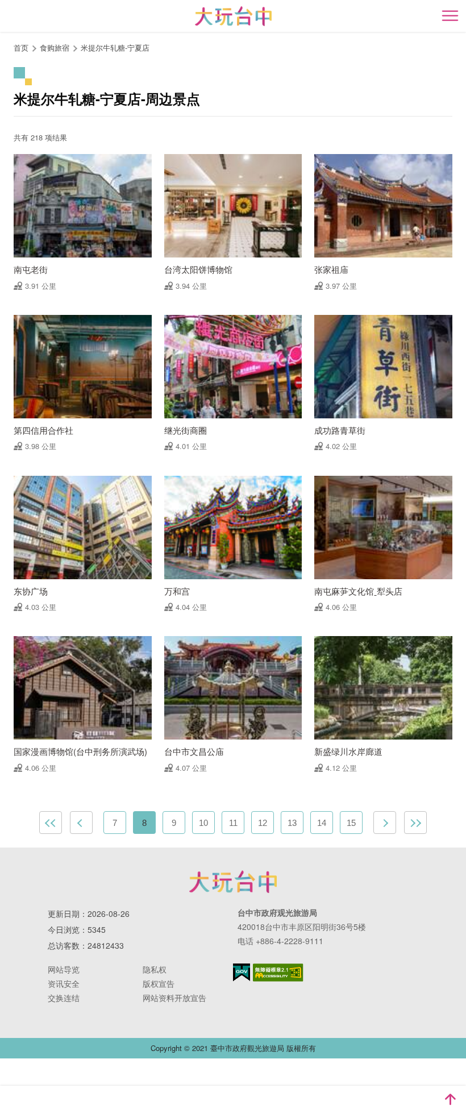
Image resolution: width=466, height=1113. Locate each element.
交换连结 (64, 997)
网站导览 (64, 969)
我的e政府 (241, 972)
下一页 (384, 822)
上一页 (81, 822)
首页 (21, 47)
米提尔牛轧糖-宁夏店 (115, 47)
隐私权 (155, 969)
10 (203, 823)
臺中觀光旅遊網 (233, 16)
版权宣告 (158, 983)
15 (351, 823)
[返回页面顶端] (450, 1099)
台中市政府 (233, 881)
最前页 (50, 822)
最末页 (415, 822)
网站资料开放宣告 (174, 997)
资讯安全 (64, 983)
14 (321, 823)
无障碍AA (278, 973)
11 (233, 823)
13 (292, 823)
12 (262, 823)
